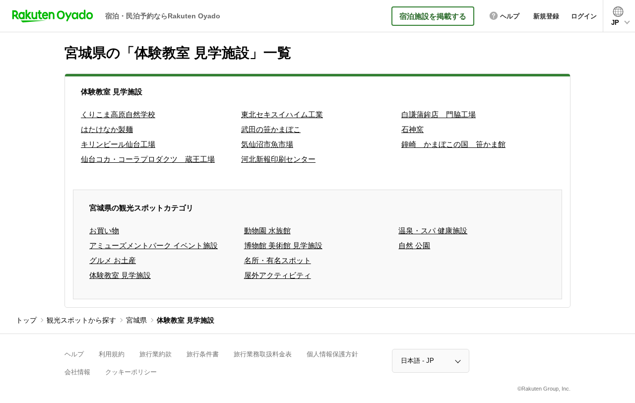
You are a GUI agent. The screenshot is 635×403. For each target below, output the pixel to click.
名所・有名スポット (277, 260)
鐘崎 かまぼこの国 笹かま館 (453, 144)
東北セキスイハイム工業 (282, 114)
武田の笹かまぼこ (271, 129)
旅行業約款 (155, 354)
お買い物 (104, 230)
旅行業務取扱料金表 (263, 354)
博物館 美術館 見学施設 (283, 245)
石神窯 (412, 129)
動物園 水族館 (267, 230)
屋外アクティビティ (277, 275)
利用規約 (112, 354)
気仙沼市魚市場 (267, 144)
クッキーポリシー (131, 372)
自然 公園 (414, 245)
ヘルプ (74, 354)
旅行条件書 (203, 354)
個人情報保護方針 (332, 354)
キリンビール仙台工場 (118, 144)
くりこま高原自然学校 (118, 114)
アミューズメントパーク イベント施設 (153, 245)
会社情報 (77, 372)
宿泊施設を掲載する (432, 16)
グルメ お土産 (112, 260)
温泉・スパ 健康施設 (432, 230)
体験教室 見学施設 (120, 275)
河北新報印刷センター (278, 159)
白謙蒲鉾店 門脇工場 (438, 114)
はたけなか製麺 (107, 129)
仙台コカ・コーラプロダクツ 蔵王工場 (148, 159)
